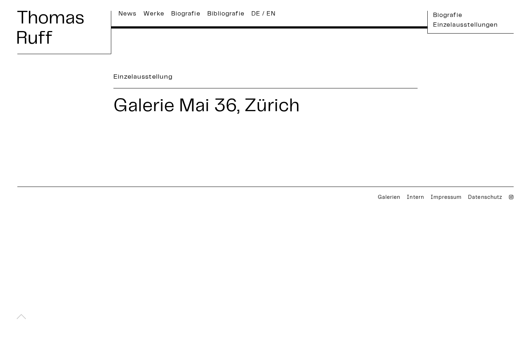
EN (271, 14)
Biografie (185, 14)
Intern (415, 198)
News (127, 14)
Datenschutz (485, 198)
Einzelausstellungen (465, 25)
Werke (153, 14)
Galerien (389, 198)
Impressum (446, 198)
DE (255, 14)
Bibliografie (226, 14)
